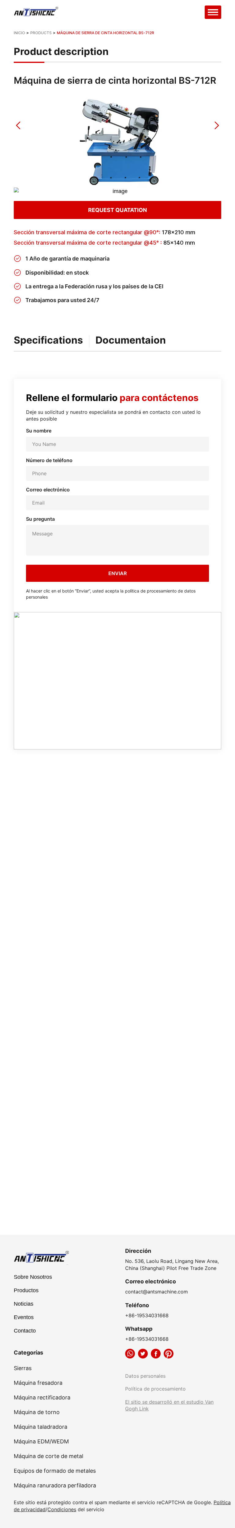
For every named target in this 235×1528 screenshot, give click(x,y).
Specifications (48, 340)
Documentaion (130, 340)
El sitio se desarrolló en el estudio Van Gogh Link (169, 1405)
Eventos (24, 1317)
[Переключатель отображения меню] (213, 12)
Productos (26, 1290)
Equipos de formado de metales (55, 1471)
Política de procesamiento (155, 1389)
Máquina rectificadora (42, 1397)
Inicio (19, 33)
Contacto (25, 1331)
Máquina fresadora (38, 1383)
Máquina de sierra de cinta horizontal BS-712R (105, 33)
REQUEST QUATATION (117, 210)
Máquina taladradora (40, 1427)
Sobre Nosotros (33, 1277)
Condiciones (61, 1509)
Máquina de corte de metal (48, 1456)
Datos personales (145, 1376)
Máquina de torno (37, 1412)
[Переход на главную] (37, 12)
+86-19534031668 (147, 1315)
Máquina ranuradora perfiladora (55, 1485)
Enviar (117, 573)
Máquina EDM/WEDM (41, 1441)
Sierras (23, 1368)
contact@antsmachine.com (156, 1292)
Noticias (23, 1304)
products (41, 33)
